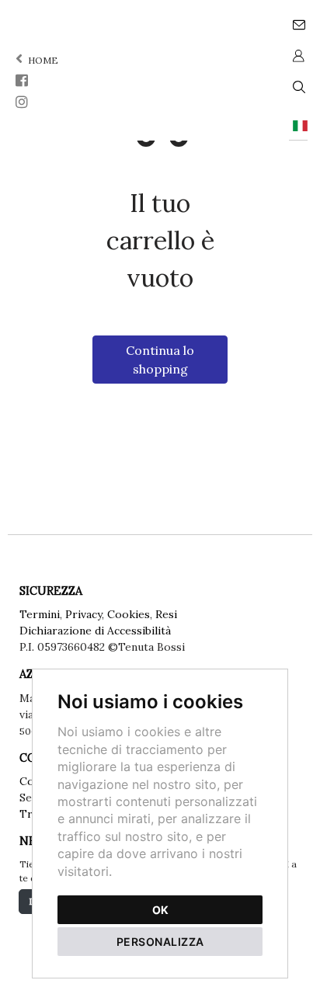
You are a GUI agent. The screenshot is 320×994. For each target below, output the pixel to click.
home (42, 60)
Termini (39, 614)
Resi (166, 614)
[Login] (298, 54)
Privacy (83, 614)
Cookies (128, 614)
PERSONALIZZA (160, 941)
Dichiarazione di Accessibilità (95, 631)
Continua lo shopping (160, 359)
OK (160, 909)
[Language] (298, 124)
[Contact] (298, 23)
